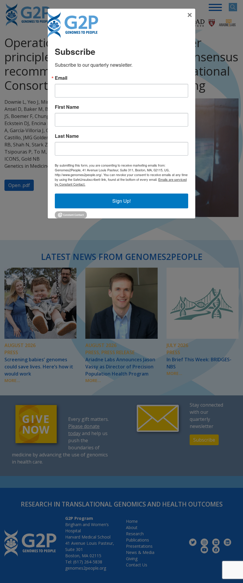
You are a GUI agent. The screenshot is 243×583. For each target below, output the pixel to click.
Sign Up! (121, 200)
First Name (67, 107)
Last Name (67, 136)
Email (61, 78)
